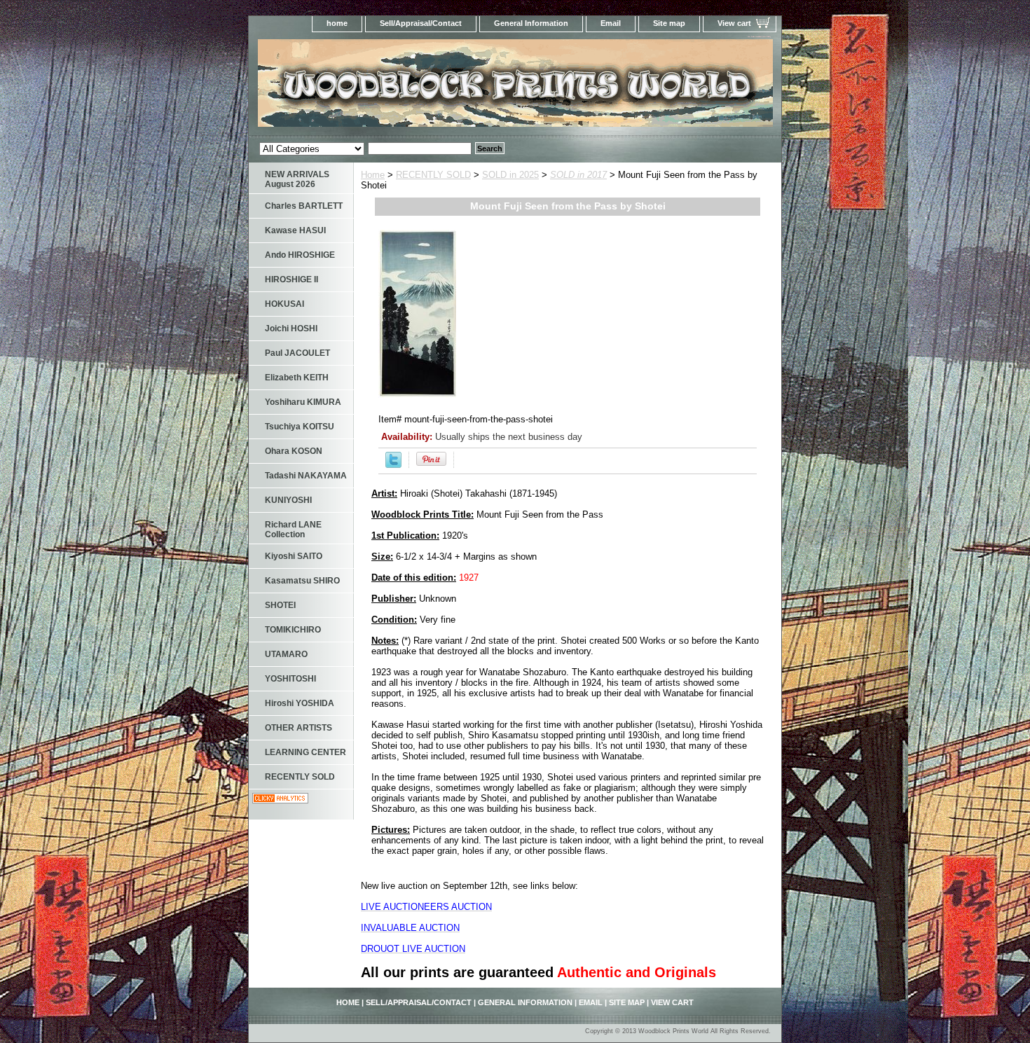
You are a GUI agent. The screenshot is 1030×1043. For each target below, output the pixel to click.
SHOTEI (280, 605)
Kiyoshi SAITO (293, 556)
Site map (669, 23)
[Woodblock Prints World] (424, 87)
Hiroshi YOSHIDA (299, 703)
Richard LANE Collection (293, 529)
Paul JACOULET (297, 353)
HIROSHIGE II (291, 279)
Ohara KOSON (293, 451)
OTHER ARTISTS (298, 728)
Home (373, 175)
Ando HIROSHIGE (300, 255)
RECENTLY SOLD (433, 175)
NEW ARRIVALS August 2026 (297, 179)
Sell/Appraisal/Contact (421, 23)
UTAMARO (286, 654)
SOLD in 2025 (510, 175)
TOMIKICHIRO (293, 630)
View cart (734, 23)
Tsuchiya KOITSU (299, 426)
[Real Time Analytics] (280, 800)
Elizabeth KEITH (297, 377)
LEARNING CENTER (305, 752)
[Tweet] (393, 465)
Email (610, 23)
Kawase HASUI (295, 230)
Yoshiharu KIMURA (303, 402)
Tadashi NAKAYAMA (306, 476)
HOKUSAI (284, 304)
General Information (531, 23)
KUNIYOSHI (288, 500)
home (337, 23)
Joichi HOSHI (291, 328)
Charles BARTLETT (304, 206)
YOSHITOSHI (290, 679)
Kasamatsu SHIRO (302, 581)
